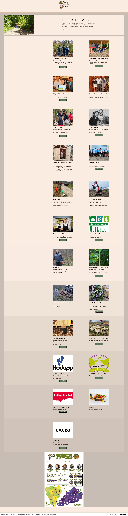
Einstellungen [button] (111, 514)
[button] (67, 10)
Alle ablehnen (117, 514)
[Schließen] (126, 514)
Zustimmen (123, 514)
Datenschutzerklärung (52, 514)
